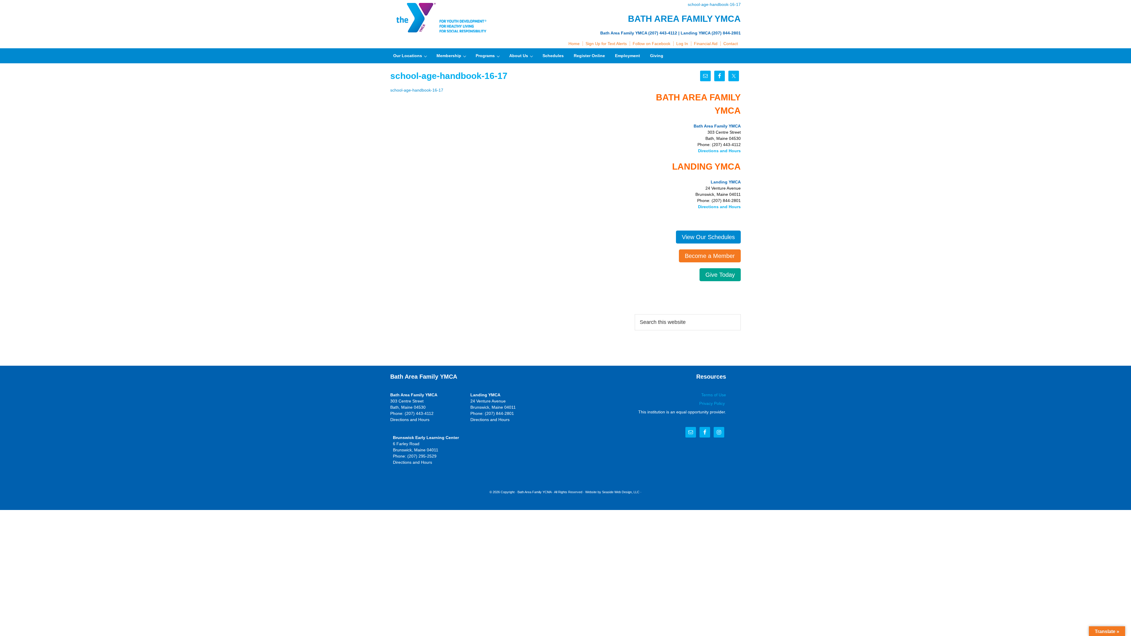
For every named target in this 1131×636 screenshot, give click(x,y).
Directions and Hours (719, 150)
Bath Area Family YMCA (440, 17)
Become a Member (710, 256)
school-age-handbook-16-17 (714, 4)
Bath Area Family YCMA (534, 492)
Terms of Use (713, 394)
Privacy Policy (712, 403)
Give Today (720, 274)
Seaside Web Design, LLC (620, 492)
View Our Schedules (708, 237)
